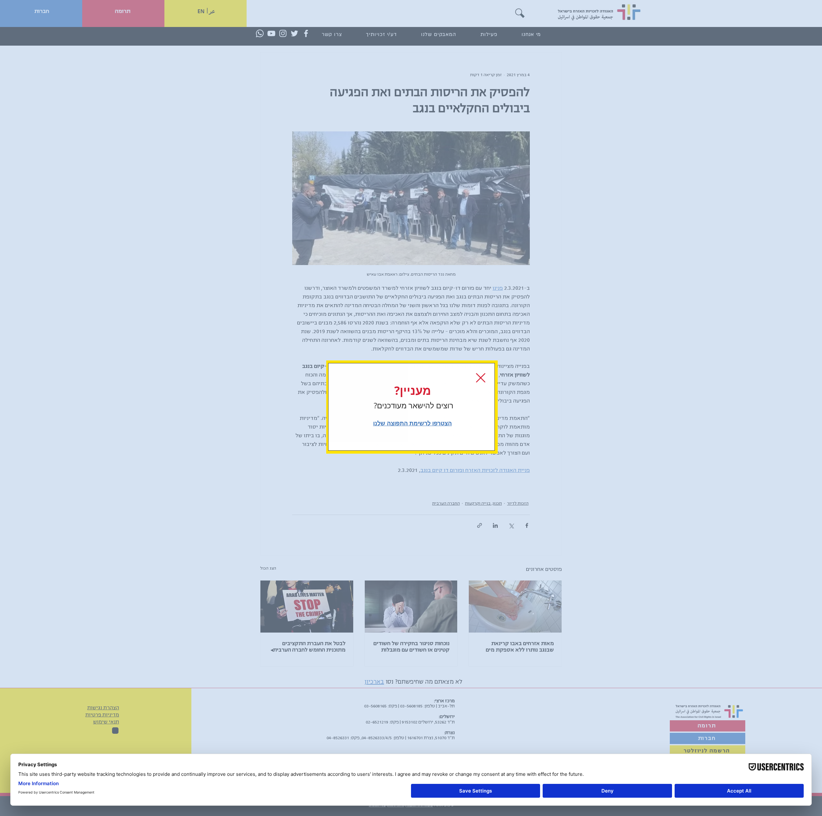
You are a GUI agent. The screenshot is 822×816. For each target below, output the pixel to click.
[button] (480, 378)
